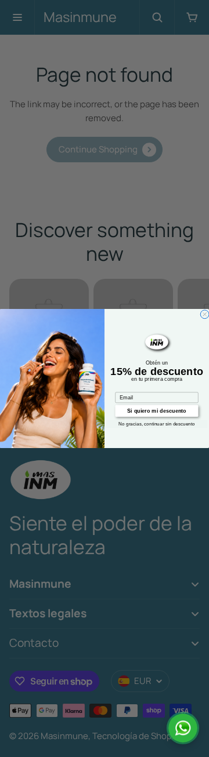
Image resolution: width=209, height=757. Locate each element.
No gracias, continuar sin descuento (156, 424)
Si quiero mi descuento (156, 411)
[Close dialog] (204, 314)
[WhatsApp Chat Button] (182, 728)
